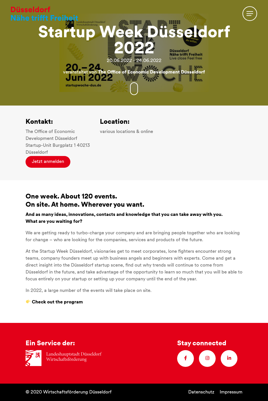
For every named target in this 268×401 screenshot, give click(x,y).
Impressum (231, 392)
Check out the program (57, 302)
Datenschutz (201, 392)
